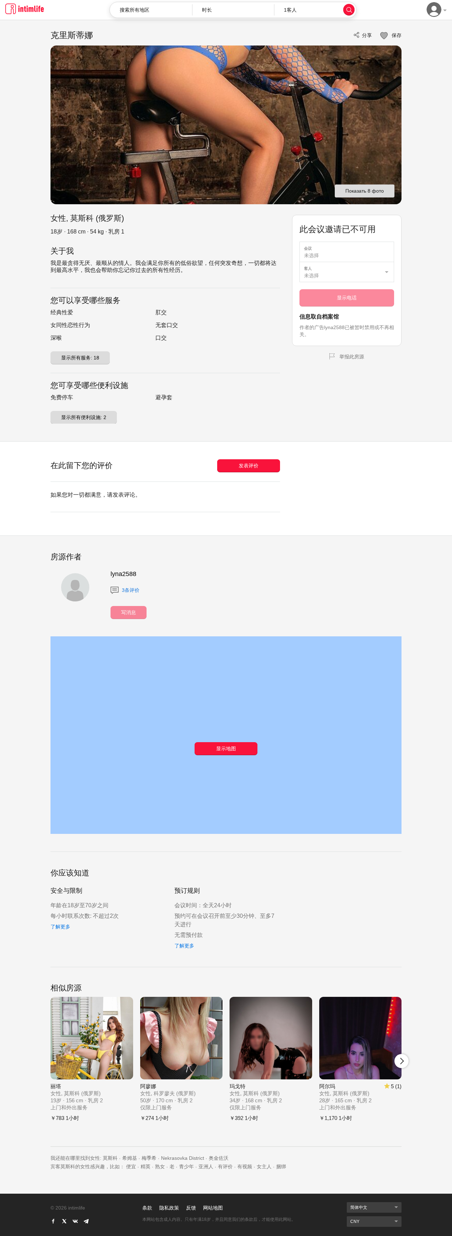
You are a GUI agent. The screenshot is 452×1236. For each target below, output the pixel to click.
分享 (367, 35)
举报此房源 (351, 356)
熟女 (160, 1166)
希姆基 (129, 1158)
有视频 (244, 1166)
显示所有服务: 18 (80, 357)
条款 (147, 1208)
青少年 (186, 1166)
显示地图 (226, 748)
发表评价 (248, 465)
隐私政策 (169, 1208)
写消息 (128, 612)
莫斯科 (110, 1158)
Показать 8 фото (364, 191)
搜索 (349, 9)
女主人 (264, 1166)
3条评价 (129, 590)
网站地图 (213, 1208)
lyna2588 (123, 573)
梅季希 (149, 1158)
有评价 (225, 1166)
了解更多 (60, 926)
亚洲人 (205, 1166)
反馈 (191, 1208)
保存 (396, 35)
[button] (233, 10)
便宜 (131, 1166)
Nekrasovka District (182, 1158)
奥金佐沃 (218, 1158)
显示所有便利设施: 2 (83, 417)
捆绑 (281, 1166)
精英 (145, 1166)
